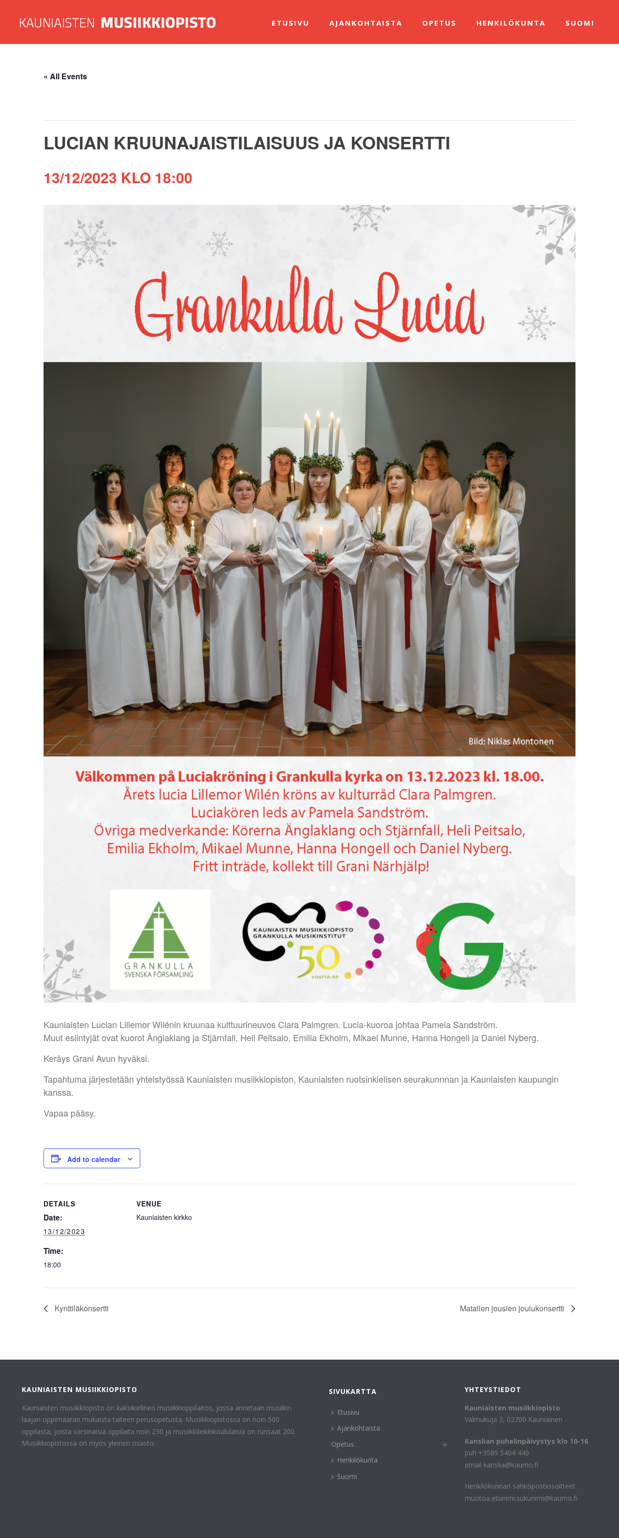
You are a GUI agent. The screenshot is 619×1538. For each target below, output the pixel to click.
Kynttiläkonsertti (81, 1308)
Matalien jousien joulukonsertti (513, 1308)
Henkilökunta (510, 23)
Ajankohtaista (365, 23)
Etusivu (291, 23)
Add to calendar (93, 1159)
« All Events (65, 76)
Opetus (439, 23)
